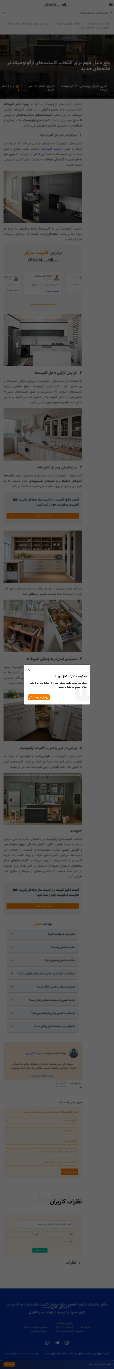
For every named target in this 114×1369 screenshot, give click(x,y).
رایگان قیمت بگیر (38, 697)
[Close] (29, 670)
